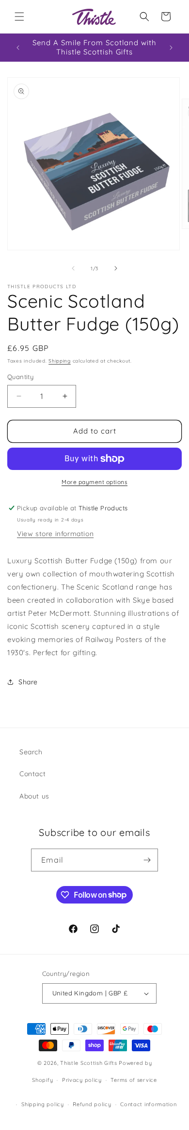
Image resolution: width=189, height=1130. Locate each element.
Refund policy (92, 1104)
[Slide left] (73, 268)
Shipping (59, 361)
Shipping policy (42, 1104)
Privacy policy (82, 1080)
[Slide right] (115, 268)
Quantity (20, 377)
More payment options (94, 482)
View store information (55, 533)
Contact (32, 773)
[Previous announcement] (18, 47)
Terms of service (133, 1080)
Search (31, 752)
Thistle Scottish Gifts (88, 1063)
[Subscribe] (147, 860)
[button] (19, 16)
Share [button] (28, 682)
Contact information (148, 1104)
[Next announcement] (171, 47)
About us (34, 796)
